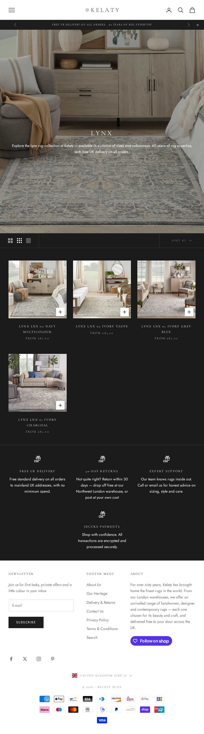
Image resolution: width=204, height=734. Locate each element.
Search (92, 637)
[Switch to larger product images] (10, 240)
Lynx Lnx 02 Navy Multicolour (37, 328)
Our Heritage (97, 593)
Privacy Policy (98, 620)
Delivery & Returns (101, 602)
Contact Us (95, 611)
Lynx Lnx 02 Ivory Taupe (102, 326)
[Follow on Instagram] (38, 659)
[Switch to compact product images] (28, 240)
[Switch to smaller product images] (19, 240)
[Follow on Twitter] (25, 659)
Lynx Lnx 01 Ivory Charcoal (37, 422)
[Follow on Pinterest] (52, 659)
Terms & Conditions (102, 628)
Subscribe (26, 622)
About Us (94, 584)
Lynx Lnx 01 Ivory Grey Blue (167, 328)
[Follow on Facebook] (11, 659)
